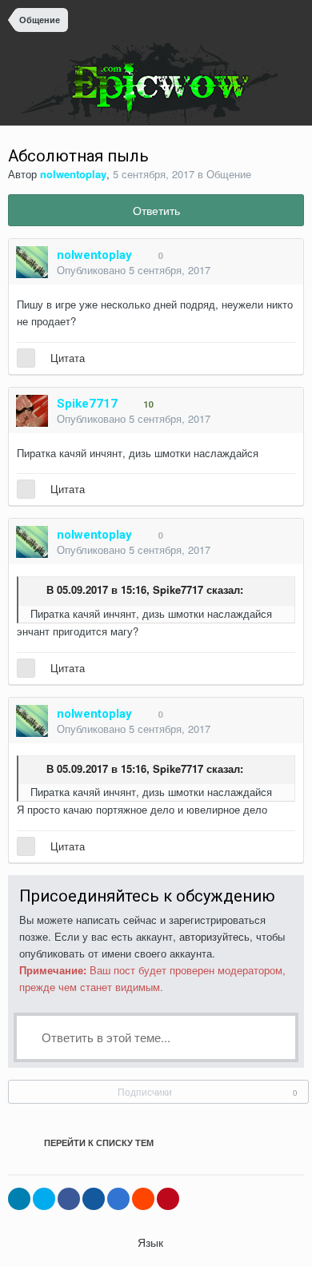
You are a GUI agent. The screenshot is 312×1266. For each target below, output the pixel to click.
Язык (152, 1242)
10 (147, 405)
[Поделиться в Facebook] (69, 1199)
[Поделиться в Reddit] (143, 1199)
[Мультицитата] (26, 358)
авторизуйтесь (214, 936)
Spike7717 (178, 590)
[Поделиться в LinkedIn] (19, 1199)
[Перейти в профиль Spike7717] (32, 411)
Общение (228, 173)
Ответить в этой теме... (104, 1037)
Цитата (67, 357)
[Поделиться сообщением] (287, 271)
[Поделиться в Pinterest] (168, 1199)
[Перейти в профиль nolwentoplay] (32, 262)
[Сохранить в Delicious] (118, 1199)
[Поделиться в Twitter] (44, 1199)
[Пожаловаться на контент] (268, 271)
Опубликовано (133, 269)
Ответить (156, 210)
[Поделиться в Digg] (93, 1199)
